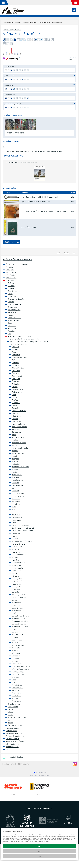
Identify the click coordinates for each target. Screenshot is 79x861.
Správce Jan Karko (40, 151)
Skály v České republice (17, 259)
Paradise (15, 549)
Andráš (15, 349)
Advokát (15, 347)
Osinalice (12, 326)
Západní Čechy (12, 747)
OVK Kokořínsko (10, 151)
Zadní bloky (17, 685)
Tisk (74, 253)
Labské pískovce (13, 728)
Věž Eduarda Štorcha (21, 667)
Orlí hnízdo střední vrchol (22, 531)
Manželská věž (18, 496)
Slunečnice (16, 603)
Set (39, 856)
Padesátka (7, 85)
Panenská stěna (18, 544)
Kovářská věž (17, 480)
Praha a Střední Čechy (15, 736)
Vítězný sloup (18, 672)
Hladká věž (16, 416)
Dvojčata (16, 403)
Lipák (14, 488)
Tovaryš (15, 643)
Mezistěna (16, 501)
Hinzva (15, 413)
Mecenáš (16, 499)
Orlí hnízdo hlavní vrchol (22, 525)
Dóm (14, 395)
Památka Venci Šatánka (22, 541)
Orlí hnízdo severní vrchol (23, 528)
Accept (39, 846)
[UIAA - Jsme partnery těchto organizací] (10, 820)
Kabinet (15, 440)
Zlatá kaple (16, 696)
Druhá (14, 397)
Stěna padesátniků (20, 621)
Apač (14, 352)
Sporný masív (18, 608)
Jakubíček (16, 429)
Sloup (14, 600)
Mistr (14, 507)
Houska (11, 302)
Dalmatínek (16, 384)
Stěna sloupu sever (20, 627)
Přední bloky (17, 571)
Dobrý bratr (17, 392)
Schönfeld (16, 592)
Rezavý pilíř (17, 579)
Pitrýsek (15, 557)
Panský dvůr (17, 547)
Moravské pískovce (14, 733)
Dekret (14, 387)
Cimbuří (15, 365)
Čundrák (15, 381)
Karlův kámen (18, 453)
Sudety (15, 637)
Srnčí (14, 613)
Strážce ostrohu (19, 635)
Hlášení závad (24, 151)
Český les (16, 379)
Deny (39, 851)
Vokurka (15, 677)
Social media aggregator (39, 775)
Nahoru (66, 253)
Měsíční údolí (13, 312)
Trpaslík (15, 651)
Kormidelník (17, 475)
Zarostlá (15, 691)
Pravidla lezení (55, 151)
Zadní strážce (17, 688)
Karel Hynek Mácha (20, 448)
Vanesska (16, 656)
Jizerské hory (11, 273)
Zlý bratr (15, 698)
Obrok (10, 323)
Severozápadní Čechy (15, 741)
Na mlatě (16, 515)
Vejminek (16, 659)
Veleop (15, 661)
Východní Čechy (13, 744)
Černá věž (16, 373)
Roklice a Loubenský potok (30, 22)
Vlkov (10, 720)
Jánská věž (16, 432)
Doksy (10, 294)
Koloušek (16, 464)
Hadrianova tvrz (19, 411)
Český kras (10, 267)
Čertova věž (17, 376)
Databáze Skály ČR (8, 22)
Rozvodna (16, 589)
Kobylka (15, 459)
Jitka (14, 435)
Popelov (11, 331)
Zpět (58, 253)
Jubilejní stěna (18, 437)
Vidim (10, 715)
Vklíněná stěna (18, 675)
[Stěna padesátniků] (10, 124)
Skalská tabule (14, 704)
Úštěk (10, 712)
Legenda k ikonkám (16, 757)
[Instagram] (75, 764)
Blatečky (11, 286)
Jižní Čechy (10, 275)
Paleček (15, 539)
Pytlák (14, 573)
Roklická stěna (18, 581)
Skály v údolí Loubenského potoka (24, 339)
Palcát (14, 536)
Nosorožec (16, 520)
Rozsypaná (16, 587)
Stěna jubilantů (18, 619)
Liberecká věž (18, 485)
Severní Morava (12, 739)
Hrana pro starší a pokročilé (12, 104)
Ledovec (15, 483)
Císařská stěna (18, 368)
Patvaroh (16, 552)
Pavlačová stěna (19, 555)
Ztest (8, 749)
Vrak (14, 683)
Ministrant (16, 504)
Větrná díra (16, 664)
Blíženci (15, 360)
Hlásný (15, 419)
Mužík (14, 512)
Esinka (14, 405)
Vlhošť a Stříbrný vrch (17, 717)
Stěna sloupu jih (19, 624)
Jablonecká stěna (19, 427)
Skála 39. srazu (18, 595)
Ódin (14, 523)
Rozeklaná (16, 584)
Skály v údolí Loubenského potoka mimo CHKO (30, 342)
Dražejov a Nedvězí (16, 299)
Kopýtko (15, 469)
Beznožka (16, 355)
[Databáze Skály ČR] (13, 10)
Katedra (15, 456)
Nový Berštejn (14, 320)
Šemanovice (13, 707)
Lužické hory (11, 731)
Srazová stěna (18, 611)
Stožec (15, 632)
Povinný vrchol (18, 563)
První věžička (17, 568)
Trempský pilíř (18, 645)
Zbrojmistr (16, 693)
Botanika (15, 363)
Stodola (15, 629)
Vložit (11, 242)
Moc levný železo (9, 66)
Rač (9, 334)
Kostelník (16, 477)
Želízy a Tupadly (15, 725)
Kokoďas (15, 461)
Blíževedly (12, 288)
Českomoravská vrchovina (17, 265)
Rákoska (15, 576)
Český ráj (10, 270)
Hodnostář (16, 421)
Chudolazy (12, 307)
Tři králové (16, 653)
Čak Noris (16, 371)
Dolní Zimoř (13, 296)
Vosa (14, 680)
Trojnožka (16, 648)
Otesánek (16, 533)
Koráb (14, 472)
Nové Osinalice (14, 318)
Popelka (15, 560)
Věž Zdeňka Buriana (20, 669)
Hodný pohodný (19, 424)
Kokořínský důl (14, 310)
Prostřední (16, 565)
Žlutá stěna (16, 701)
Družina (15, 400)
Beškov (11, 283)
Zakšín (10, 723)
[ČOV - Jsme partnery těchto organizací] (68, 820)
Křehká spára (8, 76)
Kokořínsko (18, 22)
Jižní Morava (11, 278)
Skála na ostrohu (19, 597)
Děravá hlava (17, 389)
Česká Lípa (12, 291)
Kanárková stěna (19, 443)
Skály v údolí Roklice (44, 22)
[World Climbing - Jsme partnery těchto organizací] (27, 820)
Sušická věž (17, 640)
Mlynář (15, 509)
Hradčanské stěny (15, 304)
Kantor (15, 445)
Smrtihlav (16, 605)
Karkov (15, 451)
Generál (15, 408)
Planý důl (12, 328)
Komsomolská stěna (20, 467)
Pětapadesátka (8, 94)
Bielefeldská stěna (19, 357)
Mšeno (10, 315)
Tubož (10, 709)
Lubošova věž (18, 493)
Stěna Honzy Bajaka (20, 616)
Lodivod (15, 491)
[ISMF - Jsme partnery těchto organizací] (48, 820)
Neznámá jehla (18, 517)
